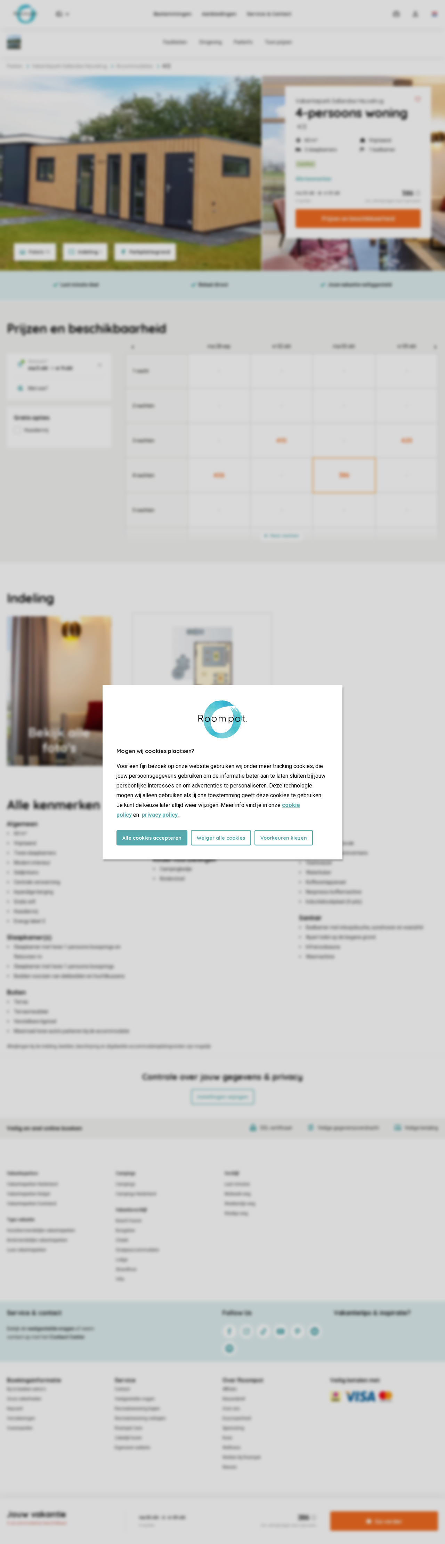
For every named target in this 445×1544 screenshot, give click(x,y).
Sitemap (265, 1510)
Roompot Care (128, 1428)
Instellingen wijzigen (222, 1097)
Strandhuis (126, 1269)
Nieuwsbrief (233, 1398)
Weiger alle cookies (221, 837)
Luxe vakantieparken (26, 1250)
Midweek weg (238, 1193)
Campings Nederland (136, 1193)
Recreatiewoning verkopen (140, 1418)
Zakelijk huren (128, 1437)
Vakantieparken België (28, 1193)
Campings (126, 1173)
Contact (122, 1389)
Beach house (128, 1220)
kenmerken (313, 179)
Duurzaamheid (236, 1418)
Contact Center (67, 1337)
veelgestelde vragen (50, 1328)
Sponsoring (233, 1428)
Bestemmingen (173, 14)
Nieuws (229, 1467)
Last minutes (237, 1184)
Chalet (122, 1240)
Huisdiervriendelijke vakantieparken (41, 1230)
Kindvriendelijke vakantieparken (37, 1240)
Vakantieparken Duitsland (31, 1203)
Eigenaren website (132, 1447)
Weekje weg (236, 1213)
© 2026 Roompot (296, 1510)
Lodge (122, 1259)
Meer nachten (284, 535)
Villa (120, 1279)
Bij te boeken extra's (26, 1389)
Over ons (231, 1408)
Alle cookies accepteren (151, 837)
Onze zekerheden (24, 1398)
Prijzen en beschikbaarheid (358, 218)
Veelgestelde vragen (135, 1398)
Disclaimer (239, 1510)
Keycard (15, 1408)
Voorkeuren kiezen (283, 837)
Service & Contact (269, 14)
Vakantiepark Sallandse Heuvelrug (339, 100)
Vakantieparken (22, 1173)
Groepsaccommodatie (137, 1250)
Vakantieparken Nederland (32, 1184)
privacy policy (160, 814)
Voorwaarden (20, 1428)
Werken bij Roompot (241, 1457)
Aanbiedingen (219, 14)
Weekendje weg (240, 1203)
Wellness (231, 1447)
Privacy (193, 1510)
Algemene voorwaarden (156, 1510)
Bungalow (125, 1230)
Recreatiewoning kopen (137, 1408)
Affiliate (229, 1389)
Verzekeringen (21, 1418)
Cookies (214, 1510)
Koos (227, 1437)
